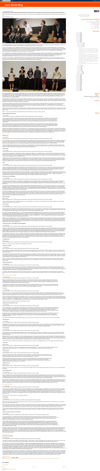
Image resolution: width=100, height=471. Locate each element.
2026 (79, 32)
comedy (21, 458)
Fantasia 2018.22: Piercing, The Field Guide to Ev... (88, 55)
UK (54, 458)
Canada (16, 458)
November (81, 44)
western (58, 458)
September (81, 46)
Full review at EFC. (5, 133)
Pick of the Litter (82, 53)
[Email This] (13, 457)
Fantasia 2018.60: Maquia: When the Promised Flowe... (89, 58)
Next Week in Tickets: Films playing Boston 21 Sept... (88, 52)
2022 (79, 37)
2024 (79, 35)
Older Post (64, 466)
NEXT (89, 15)
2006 (79, 87)
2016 (79, 75)
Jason (98, 95)
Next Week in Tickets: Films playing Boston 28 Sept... (88, 48)
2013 (79, 79)
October (80, 45)
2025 (79, 34)
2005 (79, 88)
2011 (79, 81)
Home (34, 466)
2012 (79, 80)
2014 (79, 78)
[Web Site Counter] (97, 114)
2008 (79, 84)
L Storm (80, 64)
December (81, 43)
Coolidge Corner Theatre (94, 22)
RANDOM (83, 15)
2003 (79, 90)
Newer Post (3, 466)
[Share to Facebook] (16, 457)
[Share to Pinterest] (17, 457)
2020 (79, 39)
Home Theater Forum (95, 26)
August (80, 65)
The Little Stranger (82, 62)
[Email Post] (12, 457)
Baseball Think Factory (95, 28)
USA (55, 458)
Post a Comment (5, 464)
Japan (34, 458)
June (80, 67)
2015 (79, 76)
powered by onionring (84, 16)
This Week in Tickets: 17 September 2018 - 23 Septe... (89, 49)
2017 (79, 74)
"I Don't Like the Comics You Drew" (9, 275)
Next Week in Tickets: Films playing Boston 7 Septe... (88, 61)
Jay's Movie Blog (14, 5)
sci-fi (38, 458)
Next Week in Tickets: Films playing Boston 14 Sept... (88, 56)
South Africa (43, 458)
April (80, 70)
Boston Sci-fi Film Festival (94, 24)
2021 (79, 38)
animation (6, 458)
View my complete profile (94, 97)
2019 (79, 40)
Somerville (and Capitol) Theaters (93, 21)
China (19, 458)
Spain (47, 458)
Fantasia (24, 458)
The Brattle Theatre (95, 23)
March (80, 71)
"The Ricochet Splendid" (7, 384)
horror (32, 458)
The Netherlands (50, 458)
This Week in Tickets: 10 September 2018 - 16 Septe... (89, 54)
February (81, 72)
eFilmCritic (97, 25)
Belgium (13, 458)
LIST (86, 15)
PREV (79, 15)
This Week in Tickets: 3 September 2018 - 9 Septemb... (89, 57)
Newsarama (97, 27)
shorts (40, 458)
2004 (79, 89)
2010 (79, 82)
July (80, 66)
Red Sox (97, 20)
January (80, 73)
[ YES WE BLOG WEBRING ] (84, 14)
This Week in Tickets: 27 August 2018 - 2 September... (89, 63)
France (29, 458)
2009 (79, 83)
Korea (36, 458)
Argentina (9, 458)
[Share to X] (15, 457)
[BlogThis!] (14, 457)
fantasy (27, 458)
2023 (79, 36)
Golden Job (81, 47)
